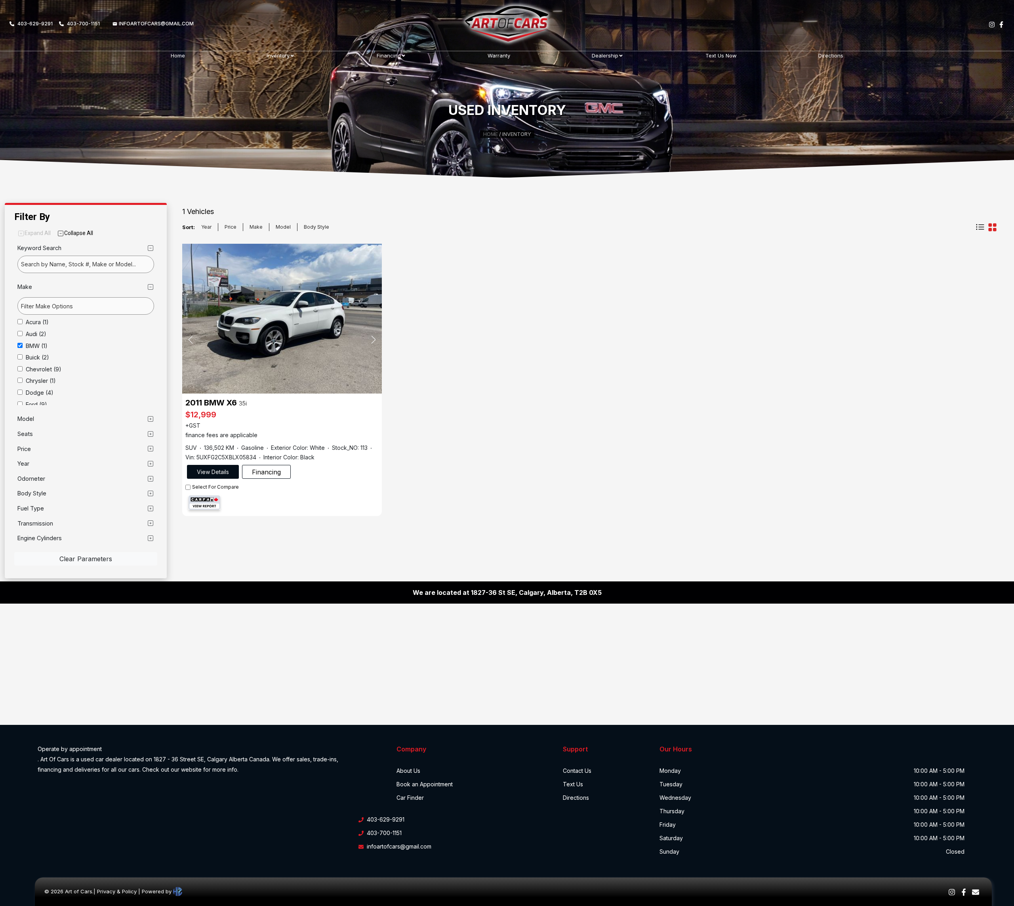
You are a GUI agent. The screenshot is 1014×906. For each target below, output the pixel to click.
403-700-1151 (83, 24)
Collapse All (78, 233)
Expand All (38, 233)
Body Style (316, 227)
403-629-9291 (35, 24)
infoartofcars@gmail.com (156, 24)
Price (230, 227)
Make (256, 227)
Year (206, 227)
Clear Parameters (85, 559)
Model (283, 227)
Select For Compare (215, 487)
